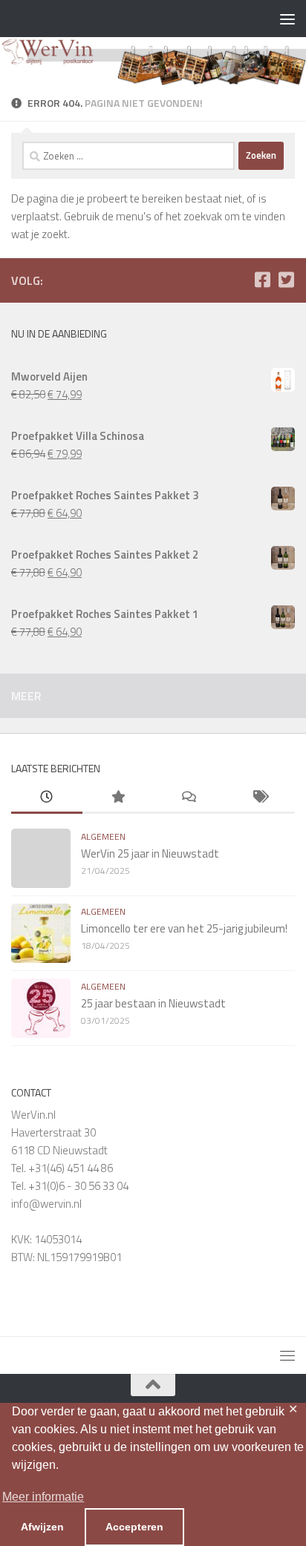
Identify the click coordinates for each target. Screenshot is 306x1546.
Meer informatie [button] (43, 1496)
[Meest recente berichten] (46, 798)
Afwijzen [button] (42, 1527)
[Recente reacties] (188, 798)
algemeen (103, 836)
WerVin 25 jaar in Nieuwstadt (150, 853)
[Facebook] (262, 280)
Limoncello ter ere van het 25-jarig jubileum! (184, 928)
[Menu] (287, 18)
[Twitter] (286, 280)
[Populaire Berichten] (118, 798)
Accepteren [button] (134, 1527)
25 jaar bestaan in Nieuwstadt (153, 1003)
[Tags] (260, 798)
